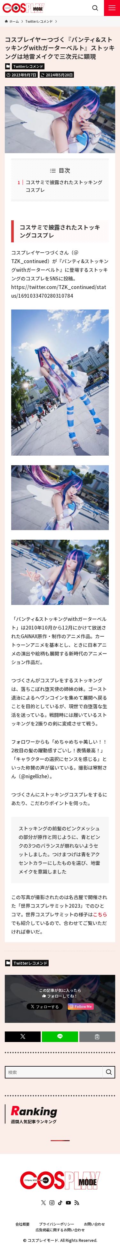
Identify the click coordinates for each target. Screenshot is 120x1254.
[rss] (77, 1203)
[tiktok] (60, 1203)
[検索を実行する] (108, 1072)
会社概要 (22, 1224)
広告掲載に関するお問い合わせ (60, 1229)
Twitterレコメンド (28, 66)
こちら (100, 914)
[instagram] (52, 1203)
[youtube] (68, 1203)
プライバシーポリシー (56, 1224)
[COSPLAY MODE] (24, 8)
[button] (23, 1036)
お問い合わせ (94, 1224)
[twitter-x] (43, 1203)
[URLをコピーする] (97, 1036)
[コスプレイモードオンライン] (60, 1187)
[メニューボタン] (112, 8)
